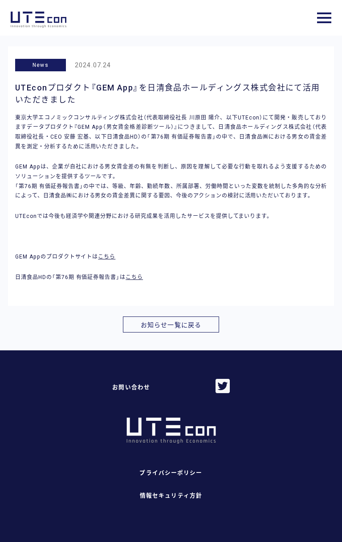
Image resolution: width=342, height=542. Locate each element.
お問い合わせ (131, 387)
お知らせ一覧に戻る (171, 324)
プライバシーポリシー (170, 472)
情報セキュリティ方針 (171, 495)
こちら (106, 257)
